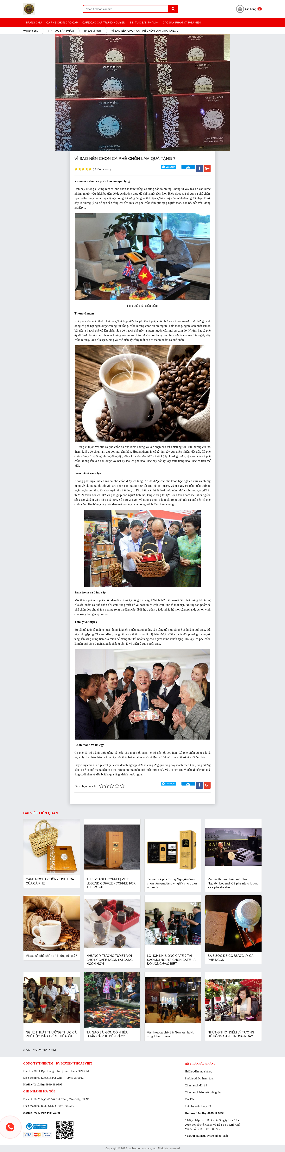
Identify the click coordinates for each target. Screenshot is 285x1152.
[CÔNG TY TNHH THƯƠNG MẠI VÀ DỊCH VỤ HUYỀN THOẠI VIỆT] (53, 9)
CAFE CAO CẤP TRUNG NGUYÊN (103, 22)
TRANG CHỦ (34, 22)
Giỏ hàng (252, 8)
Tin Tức (190, 1099)
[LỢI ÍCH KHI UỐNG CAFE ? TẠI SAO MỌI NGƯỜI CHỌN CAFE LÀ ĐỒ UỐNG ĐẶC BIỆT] (173, 923)
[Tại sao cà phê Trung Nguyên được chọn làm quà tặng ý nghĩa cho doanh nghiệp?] (173, 847)
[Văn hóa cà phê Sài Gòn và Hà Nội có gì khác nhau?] (173, 1000)
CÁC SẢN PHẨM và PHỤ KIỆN (182, 22)
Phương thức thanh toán (199, 1078)
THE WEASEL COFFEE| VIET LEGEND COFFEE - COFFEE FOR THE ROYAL (111, 883)
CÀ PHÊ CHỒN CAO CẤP (62, 22)
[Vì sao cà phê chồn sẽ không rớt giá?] (51, 923)
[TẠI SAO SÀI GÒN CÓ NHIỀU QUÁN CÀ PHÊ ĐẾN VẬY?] (112, 1000)
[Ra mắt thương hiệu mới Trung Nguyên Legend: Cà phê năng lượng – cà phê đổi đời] (233, 847)
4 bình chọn (102, 169)
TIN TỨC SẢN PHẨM (144, 24)
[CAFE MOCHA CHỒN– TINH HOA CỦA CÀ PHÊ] (51, 847)
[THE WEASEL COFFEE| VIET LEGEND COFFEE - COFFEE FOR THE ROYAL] (112, 847)
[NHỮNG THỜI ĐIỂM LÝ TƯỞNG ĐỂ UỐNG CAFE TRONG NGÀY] (233, 1000)
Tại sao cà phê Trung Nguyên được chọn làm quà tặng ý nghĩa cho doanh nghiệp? (173, 883)
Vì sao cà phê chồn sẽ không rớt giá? (51, 955)
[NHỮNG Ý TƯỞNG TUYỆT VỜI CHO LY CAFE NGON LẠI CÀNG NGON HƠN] (112, 923)
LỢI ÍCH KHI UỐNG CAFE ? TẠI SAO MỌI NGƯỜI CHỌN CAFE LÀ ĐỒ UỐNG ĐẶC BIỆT (171, 959)
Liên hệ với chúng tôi (198, 1106)
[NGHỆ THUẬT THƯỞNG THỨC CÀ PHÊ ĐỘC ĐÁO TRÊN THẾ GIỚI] (51, 1000)
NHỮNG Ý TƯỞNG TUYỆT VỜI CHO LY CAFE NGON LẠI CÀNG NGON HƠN (109, 959)
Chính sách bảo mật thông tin (203, 1092)
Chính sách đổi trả (196, 1085)
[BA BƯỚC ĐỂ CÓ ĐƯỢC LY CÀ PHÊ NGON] (233, 923)
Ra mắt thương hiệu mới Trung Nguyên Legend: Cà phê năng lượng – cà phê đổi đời (233, 883)
